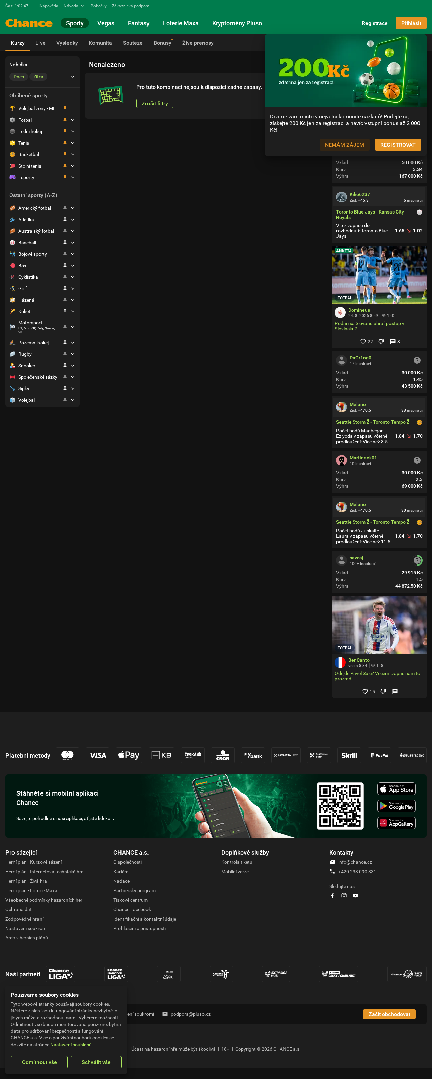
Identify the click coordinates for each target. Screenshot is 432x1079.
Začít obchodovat (389, 1014)
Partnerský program (134, 890)
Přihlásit (411, 23)
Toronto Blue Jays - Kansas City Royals (370, 214)
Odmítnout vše (39, 1062)
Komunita (100, 42)
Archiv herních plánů (26, 937)
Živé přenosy (198, 42)
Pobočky (99, 5)
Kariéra (121, 871)
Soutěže (133, 42)
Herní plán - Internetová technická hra (44, 871)
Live (40, 42)
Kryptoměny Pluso (237, 23)
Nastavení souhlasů (71, 1044)
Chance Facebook (132, 909)
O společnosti (127, 862)
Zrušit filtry (155, 103)
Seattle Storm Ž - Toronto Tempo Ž (372, 422)
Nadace (121, 881)
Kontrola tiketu (236, 862)
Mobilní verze (235, 871)
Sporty (75, 23)
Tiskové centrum (130, 900)
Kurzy (18, 42)
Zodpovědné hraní (24, 918)
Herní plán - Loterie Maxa (31, 890)
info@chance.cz (355, 862)
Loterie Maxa (181, 23)
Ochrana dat (18, 909)
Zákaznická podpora (131, 5)
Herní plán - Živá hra (26, 881)
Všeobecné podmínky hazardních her (43, 900)
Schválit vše (96, 1062)
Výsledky (67, 42)
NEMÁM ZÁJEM (344, 144)
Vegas (105, 23)
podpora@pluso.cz (191, 1014)
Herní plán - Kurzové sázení (33, 862)
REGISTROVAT (398, 144)
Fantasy (139, 23)
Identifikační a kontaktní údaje (144, 918)
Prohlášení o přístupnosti (139, 928)
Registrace (375, 23)
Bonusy (162, 42)
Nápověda (48, 5)
